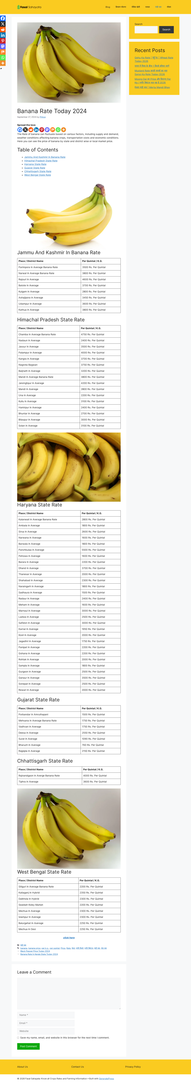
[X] (25, 129)
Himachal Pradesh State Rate (40, 160)
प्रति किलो (79, 948)
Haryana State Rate (35, 164)
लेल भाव (104, 948)
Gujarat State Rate (34, 167)
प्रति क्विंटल (88, 948)
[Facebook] (19, 129)
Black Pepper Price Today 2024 (35, 951)
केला (73, 948)
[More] (63, 129)
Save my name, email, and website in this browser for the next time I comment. (64, 1037)
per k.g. (45, 948)
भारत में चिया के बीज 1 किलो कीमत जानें (152, 66)
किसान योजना (121, 7)
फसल (147, 7)
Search (138, 24)
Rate (68, 948)
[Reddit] (30, 129)
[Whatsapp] (58, 129)
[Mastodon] (47, 129)
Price (63, 948)
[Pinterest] (41, 129)
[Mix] (52, 129)
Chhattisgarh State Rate (37, 171)
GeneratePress (106, 1078)
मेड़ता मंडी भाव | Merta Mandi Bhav (152, 87)
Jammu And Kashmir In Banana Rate (44, 157)
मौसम (169, 7)
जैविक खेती (136, 7)
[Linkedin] (36, 129)
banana (23, 948)
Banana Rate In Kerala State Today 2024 (39, 954)
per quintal (55, 948)
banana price (34, 948)
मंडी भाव (158, 7)
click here (69, 937)
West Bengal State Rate (37, 175)
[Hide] (1, 68)
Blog (108, 7)
